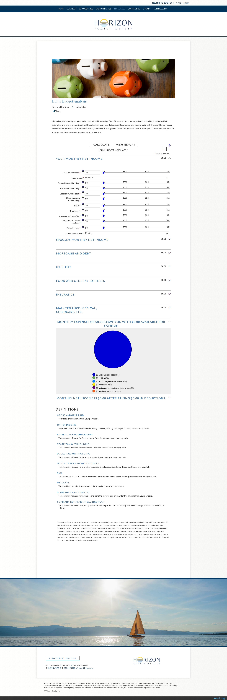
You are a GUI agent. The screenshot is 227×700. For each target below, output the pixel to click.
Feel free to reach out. (163, 3)
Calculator (81, 106)
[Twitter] (57, 120)
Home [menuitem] (61, 9)
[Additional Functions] (164, 149)
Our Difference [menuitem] (103, 9)
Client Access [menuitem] (160, 9)
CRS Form (47, 691)
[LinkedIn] (57, 125)
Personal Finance (60, 106)
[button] (113, 160)
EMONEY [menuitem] (147, 9)
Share (58, 111)
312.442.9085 (183, 3)
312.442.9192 (53, 668)
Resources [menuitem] (119, 9)
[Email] (57, 129)
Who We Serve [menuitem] (86, 9)
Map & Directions (86, 668)
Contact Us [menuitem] (134, 9)
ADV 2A (56, 691)
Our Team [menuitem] (71, 9)
